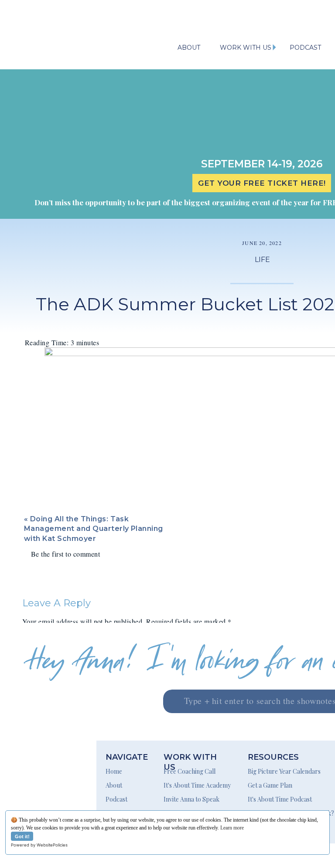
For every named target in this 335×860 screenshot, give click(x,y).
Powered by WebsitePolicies (39, 845)
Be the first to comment (65, 553)
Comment (39, 638)
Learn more (232, 828)
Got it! (22, 836)
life (262, 259)
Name (33, 737)
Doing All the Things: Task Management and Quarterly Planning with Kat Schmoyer (93, 529)
